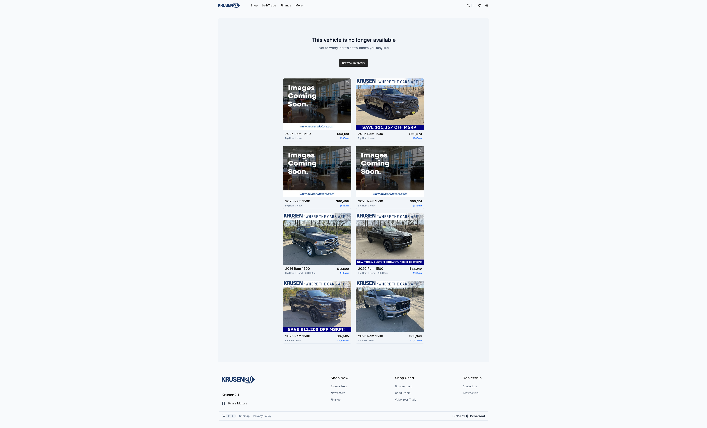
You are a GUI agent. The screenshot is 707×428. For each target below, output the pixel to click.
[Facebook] (223, 403)
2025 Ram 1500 (370, 134)
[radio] (224, 416)
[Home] (229, 5)
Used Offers (403, 393)
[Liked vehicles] (480, 5)
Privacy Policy (262, 416)
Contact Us (470, 386)
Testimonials (471, 393)
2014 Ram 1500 (297, 269)
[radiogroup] (228, 416)
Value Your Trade (405, 399)
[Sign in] (486, 5)
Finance (336, 399)
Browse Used (403, 386)
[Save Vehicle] (347, 82)
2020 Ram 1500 (370, 269)
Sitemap (244, 416)
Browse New (339, 386)
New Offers (338, 393)
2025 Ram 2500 (298, 134)
